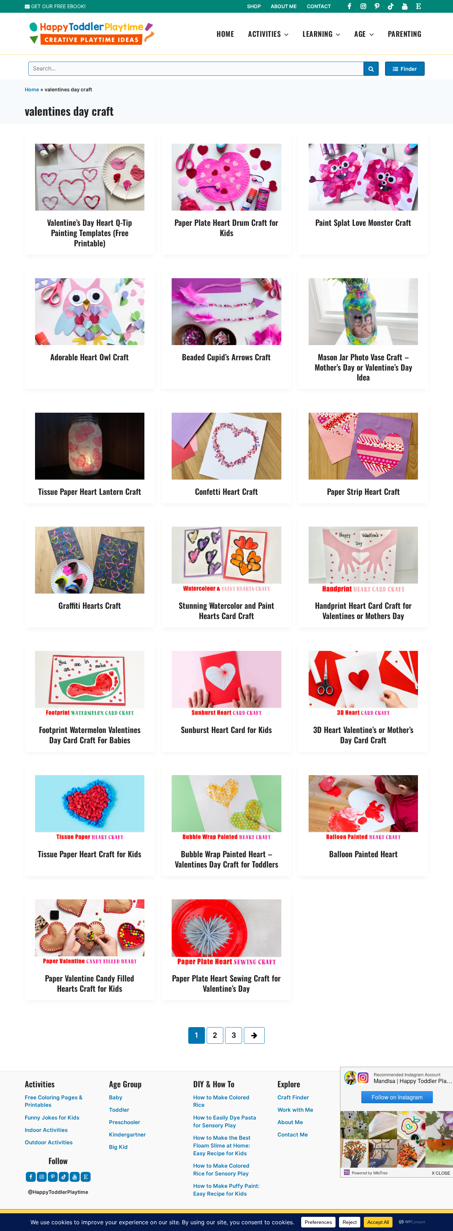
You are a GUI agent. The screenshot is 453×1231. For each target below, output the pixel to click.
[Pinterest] (377, 6)
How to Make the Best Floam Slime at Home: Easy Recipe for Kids (222, 1145)
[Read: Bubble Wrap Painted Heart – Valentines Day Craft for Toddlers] (226, 808)
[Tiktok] (390, 6)
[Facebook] (349, 6)
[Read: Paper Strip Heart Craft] (363, 445)
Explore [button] (288, 1083)
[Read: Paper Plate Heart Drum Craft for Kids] (226, 177)
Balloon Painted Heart (363, 853)
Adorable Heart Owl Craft (89, 356)
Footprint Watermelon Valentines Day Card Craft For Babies (90, 734)
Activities (264, 33)
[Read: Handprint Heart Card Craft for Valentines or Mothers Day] (363, 560)
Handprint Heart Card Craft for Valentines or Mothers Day (363, 610)
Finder (409, 68)
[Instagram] (363, 6)
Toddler (119, 1109)
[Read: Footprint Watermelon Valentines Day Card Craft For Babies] (90, 684)
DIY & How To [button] (213, 1083)
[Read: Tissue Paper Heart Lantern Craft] (90, 445)
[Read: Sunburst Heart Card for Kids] (226, 684)
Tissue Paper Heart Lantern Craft (89, 491)
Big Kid (118, 1147)
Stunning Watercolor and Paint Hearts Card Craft (226, 610)
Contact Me (292, 1134)
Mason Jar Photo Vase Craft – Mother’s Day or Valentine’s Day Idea (363, 367)
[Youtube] (404, 6)
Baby (115, 1097)
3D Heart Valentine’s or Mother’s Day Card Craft (363, 734)
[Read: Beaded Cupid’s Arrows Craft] (226, 311)
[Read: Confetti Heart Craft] (226, 445)
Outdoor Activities (49, 1142)
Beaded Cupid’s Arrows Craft (226, 356)
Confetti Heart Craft (226, 491)
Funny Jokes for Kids (52, 1117)
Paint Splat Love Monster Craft (363, 222)
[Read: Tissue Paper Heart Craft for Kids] (90, 808)
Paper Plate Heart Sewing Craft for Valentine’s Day (226, 983)
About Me (284, 6)
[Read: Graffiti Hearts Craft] (90, 560)
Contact (319, 6)
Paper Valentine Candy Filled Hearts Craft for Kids (89, 983)
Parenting (405, 33)
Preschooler (124, 1122)
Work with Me (295, 1109)
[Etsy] (418, 6)
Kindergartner (127, 1134)
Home (225, 33)
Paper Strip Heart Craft (363, 491)
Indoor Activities (46, 1130)
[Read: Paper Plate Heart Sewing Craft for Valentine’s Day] (226, 932)
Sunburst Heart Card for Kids (226, 729)
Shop (254, 6)
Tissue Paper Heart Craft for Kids (89, 853)
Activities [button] (40, 1083)
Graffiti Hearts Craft (89, 605)
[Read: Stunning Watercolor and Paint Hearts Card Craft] (226, 560)
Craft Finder (293, 1097)
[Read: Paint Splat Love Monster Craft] (363, 177)
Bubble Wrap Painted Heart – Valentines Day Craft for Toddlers (226, 859)
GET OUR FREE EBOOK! (58, 6)
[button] (284, 33)
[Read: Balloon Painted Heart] (363, 808)
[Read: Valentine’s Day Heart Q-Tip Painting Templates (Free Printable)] (90, 177)
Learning (317, 33)
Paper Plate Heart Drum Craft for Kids (226, 227)
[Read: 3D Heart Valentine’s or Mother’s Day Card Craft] (363, 684)
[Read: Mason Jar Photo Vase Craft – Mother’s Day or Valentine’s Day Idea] (363, 311)
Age (360, 33)
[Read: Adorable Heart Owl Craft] (90, 311)
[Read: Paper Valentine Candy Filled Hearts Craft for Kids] (90, 932)
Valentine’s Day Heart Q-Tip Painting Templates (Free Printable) (89, 232)
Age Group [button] (125, 1083)
